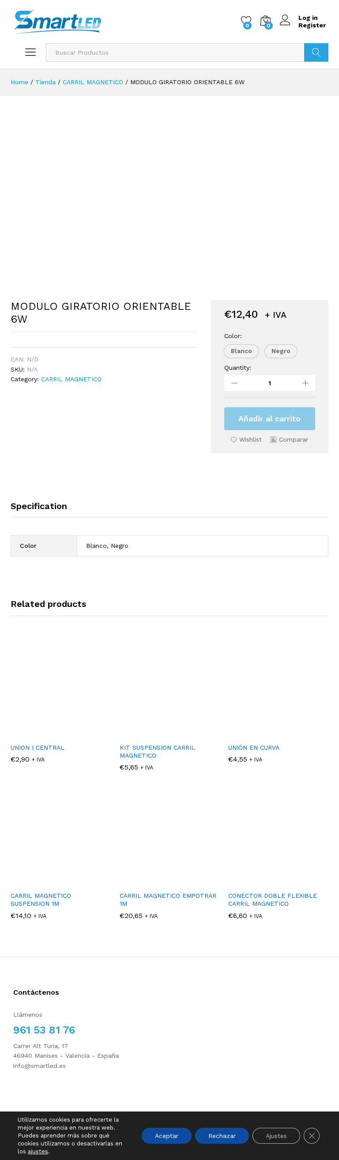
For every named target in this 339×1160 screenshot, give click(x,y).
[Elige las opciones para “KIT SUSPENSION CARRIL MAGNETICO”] (169, 732)
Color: (233, 335)
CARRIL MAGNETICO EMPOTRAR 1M (168, 899)
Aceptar (166, 1135)
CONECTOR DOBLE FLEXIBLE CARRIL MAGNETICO (272, 899)
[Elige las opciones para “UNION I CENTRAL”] (60, 732)
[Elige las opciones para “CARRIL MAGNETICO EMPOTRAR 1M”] (169, 881)
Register (312, 25)
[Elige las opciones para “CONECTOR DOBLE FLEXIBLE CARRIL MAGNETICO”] (278, 881)
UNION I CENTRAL (37, 747)
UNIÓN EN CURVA (253, 747)
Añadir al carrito (269, 418)
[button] (241, 351)
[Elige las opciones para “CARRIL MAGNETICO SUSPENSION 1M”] (60, 881)
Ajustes (276, 1135)
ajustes (38, 1151)
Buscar (316, 52)
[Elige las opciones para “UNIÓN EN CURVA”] (278, 732)
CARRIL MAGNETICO (71, 379)
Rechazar (222, 1135)
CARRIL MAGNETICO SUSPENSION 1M (41, 899)
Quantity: (237, 367)
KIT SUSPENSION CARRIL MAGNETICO (157, 751)
